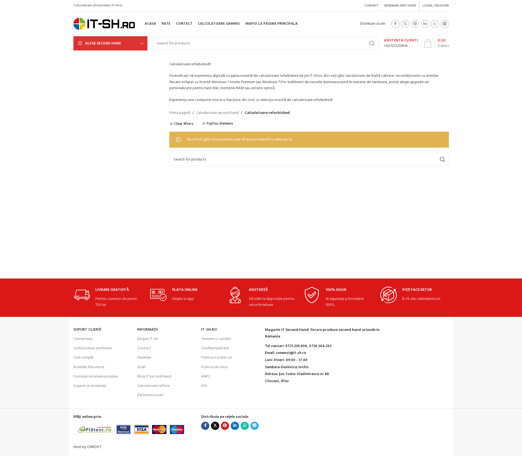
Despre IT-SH (147, 339)
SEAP (141, 367)
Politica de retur (214, 367)
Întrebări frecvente (88, 367)
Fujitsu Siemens (220, 123)
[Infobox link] (401, 43)
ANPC (205, 376)
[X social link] (405, 24)
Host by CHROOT (87, 447)
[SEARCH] (372, 43)
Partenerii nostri (150, 395)
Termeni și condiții (216, 339)
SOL (204, 386)
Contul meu (82, 339)
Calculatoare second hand (217, 113)
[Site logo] (104, 24)
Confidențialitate (215, 348)
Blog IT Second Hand (154, 376)
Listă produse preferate (92, 348)
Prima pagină (179, 113)
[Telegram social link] (445, 24)
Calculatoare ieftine (153, 386)
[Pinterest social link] (415, 24)
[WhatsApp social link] (435, 24)
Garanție (144, 357)
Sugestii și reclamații (89, 386)
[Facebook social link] (395, 24)
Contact (144, 348)
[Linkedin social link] (425, 24)
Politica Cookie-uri (216, 357)
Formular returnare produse (95, 376)
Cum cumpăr (83, 357)
